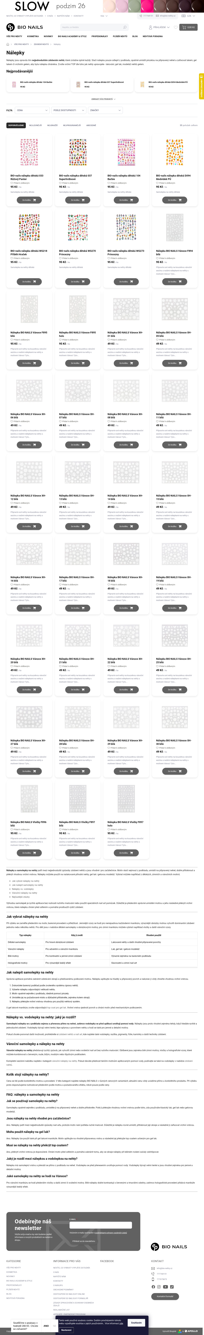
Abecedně (91, 125)
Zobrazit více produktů (102, 99)
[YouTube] (165, 1286)
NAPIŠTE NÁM (63, 16)
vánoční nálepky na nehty (64, 1061)
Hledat (125, 27)
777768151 (162, 1274)
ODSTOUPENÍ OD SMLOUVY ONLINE (69, 1294)
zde (121, 1323)
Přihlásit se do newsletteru (83, 1241)
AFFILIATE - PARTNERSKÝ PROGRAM (69, 1314)
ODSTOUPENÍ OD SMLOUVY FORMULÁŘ (70, 1298)
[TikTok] (172, 1286)
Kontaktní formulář (165, 1296)
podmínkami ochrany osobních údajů (111, 1233)
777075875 (162, 1279)
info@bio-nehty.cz (164, 1268)
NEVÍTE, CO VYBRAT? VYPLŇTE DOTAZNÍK (24, 16)
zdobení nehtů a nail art (70, 1034)
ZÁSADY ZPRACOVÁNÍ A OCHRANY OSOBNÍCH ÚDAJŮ (73, 1304)
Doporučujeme (16, 125)
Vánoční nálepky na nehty (24, 893)
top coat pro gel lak (56, 1007)
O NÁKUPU (58, 1285)
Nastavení (66, 1330)
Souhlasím (136, 1322)
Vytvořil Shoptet (169, 1331)
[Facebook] (153, 1286)
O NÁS (50, 16)
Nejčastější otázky (21, 897)
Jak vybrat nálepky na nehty (25, 881)
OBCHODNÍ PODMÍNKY (63, 1290)
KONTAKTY (78, 16)
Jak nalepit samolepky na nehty (27, 885)
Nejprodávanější (72, 125)
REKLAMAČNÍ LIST (61, 1310)
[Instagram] (159, 1286)
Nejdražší (52, 125)
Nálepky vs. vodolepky (23, 889)
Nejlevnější (35, 125)
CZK (189, 16)
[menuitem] (15, 36)
